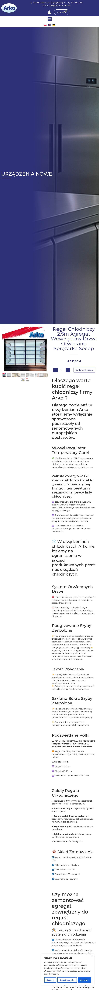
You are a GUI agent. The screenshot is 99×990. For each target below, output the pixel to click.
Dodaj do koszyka (84, 370)
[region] (67, 969)
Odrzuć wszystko (67, 980)
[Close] (91, 956)
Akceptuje (84, 980)
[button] (50, 19)
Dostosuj (50, 980)
